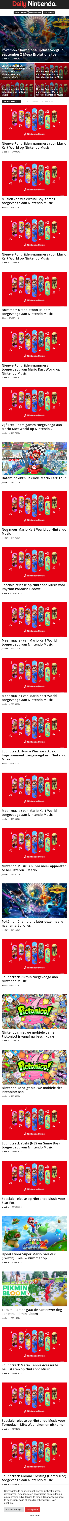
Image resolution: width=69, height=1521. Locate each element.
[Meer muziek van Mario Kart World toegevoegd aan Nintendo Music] (34, 619)
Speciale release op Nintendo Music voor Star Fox (33, 1201)
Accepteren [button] (32, 1509)
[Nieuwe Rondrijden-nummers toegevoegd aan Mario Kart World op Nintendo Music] (34, 344)
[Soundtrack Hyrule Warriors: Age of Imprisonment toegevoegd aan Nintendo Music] (34, 730)
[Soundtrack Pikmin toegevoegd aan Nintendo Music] (34, 956)
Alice (4, 207)
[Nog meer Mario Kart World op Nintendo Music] (34, 508)
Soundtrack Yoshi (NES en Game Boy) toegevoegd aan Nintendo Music (31, 1145)
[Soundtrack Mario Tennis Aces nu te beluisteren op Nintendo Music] (34, 1344)
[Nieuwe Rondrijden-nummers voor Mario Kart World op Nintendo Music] (34, 122)
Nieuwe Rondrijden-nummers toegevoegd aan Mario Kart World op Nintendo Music (31, 369)
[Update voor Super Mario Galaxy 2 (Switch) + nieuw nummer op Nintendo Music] (34, 1233)
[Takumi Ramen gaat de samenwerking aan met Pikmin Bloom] (34, 1288)
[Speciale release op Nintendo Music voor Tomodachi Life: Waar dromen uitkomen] (34, 1400)
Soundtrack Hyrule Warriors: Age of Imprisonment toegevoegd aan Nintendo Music (34, 755)
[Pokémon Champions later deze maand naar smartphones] (34, 900)
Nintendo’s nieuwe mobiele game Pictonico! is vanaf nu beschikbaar (28, 1034)
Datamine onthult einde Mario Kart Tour (34, 478)
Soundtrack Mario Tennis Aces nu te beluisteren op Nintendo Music (30, 1367)
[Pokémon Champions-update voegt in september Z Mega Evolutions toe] (34, 39)
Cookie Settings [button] (14, 1509)
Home (26, 101)
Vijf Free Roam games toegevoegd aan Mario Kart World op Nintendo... (32, 427)
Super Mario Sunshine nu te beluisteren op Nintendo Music (16, 92)
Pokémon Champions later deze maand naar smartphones (32, 923)
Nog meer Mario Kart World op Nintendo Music (34, 531)
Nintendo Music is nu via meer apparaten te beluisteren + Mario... (34, 868)
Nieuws (35, 101)
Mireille (5, 58)
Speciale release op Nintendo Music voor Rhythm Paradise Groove (33, 587)
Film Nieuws (49, 12)
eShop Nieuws (35, 12)
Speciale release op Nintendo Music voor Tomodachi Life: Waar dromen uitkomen (33, 1422)
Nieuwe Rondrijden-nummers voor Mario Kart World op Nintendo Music (49, 74)
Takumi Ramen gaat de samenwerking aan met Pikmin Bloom (32, 1312)
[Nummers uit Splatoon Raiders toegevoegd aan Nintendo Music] (34, 289)
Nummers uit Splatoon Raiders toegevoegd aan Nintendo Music (27, 312)
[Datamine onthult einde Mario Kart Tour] (34, 458)
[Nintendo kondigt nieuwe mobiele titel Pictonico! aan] (34, 1067)
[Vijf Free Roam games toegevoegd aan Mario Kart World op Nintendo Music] (34, 404)
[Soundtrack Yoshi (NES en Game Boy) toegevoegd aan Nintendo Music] (34, 1122)
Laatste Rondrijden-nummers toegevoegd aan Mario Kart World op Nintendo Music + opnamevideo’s (16, 71)
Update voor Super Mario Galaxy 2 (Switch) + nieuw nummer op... (29, 1256)
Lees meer (34, 1515)
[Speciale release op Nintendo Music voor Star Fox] (34, 1178)
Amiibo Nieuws (20, 12)
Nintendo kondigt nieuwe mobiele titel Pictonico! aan (32, 1090)
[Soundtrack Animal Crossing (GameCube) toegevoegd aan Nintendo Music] (34, 1455)
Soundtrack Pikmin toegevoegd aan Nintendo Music (30, 979)
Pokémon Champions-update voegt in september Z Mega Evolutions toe (32, 52)
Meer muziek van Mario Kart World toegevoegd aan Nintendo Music (29, 642)
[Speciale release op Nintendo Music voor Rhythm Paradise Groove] (34, 564)
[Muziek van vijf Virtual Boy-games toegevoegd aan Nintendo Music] (34, 178)
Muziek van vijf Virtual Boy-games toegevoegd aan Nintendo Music (28, 201)
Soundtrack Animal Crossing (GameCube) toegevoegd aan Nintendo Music (34, 1478)
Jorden (5, 433)
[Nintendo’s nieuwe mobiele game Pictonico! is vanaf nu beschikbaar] (34, 1011)
